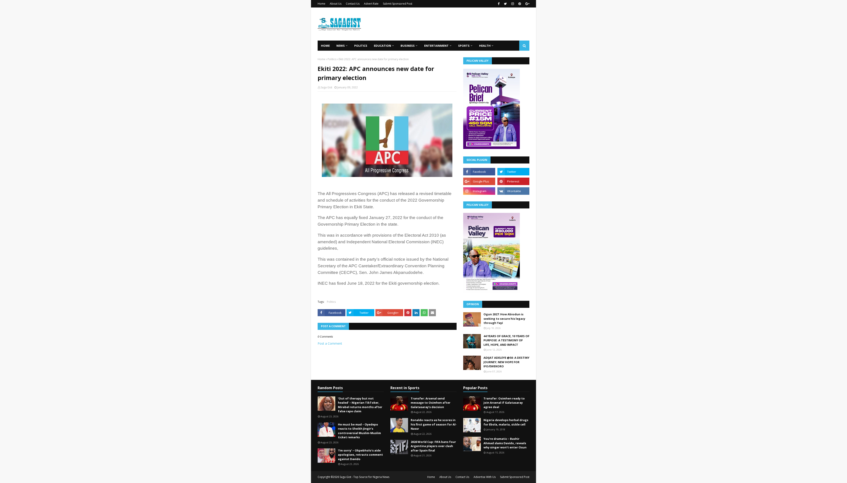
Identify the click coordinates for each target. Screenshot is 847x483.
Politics (332, 59)
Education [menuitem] (382, 46)
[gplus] (526, 3)
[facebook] (499, 3)
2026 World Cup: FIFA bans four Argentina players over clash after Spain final (433, 446)
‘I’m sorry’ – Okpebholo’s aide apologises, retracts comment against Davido (360, 454)
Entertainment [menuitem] (436, 46)
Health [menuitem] (485, 46)
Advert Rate (371, 4)
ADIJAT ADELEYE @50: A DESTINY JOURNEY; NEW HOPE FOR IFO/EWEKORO (506, 362)
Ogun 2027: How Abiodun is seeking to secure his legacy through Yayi (504, 318)
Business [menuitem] (408, 46)
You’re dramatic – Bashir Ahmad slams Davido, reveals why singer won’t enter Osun (505, 443)
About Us (335, 4)
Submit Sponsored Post (397, 4)
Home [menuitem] (325, 46)
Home (321, 4)
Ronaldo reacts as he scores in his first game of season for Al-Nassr (434, 424)
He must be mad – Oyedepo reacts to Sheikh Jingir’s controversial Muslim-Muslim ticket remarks (359, 430)
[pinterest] (519, 3)
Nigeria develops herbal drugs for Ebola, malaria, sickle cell (505, 422)
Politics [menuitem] (360, 46)
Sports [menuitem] (464, 46)
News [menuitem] (340, 46)
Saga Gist (326, 87)
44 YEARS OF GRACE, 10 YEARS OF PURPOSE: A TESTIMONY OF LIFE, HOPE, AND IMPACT (506, 340)
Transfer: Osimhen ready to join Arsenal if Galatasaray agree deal (504, 402)
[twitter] (505, 3)
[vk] (513, 191)
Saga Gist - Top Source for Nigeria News (364, 477)
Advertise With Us (485, 477)
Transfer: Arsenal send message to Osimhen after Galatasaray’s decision (430, 402)
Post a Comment (330, 343)
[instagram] (512, 3)
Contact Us (353, 4)
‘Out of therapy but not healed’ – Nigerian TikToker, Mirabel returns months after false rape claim (360, 404)
